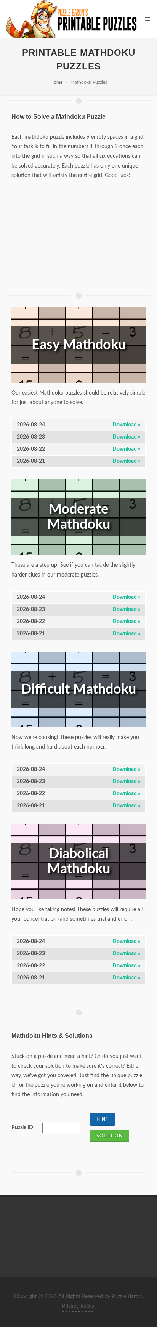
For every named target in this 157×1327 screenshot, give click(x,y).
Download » (126, 425)
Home (56, 82)
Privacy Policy (78, 1306)
